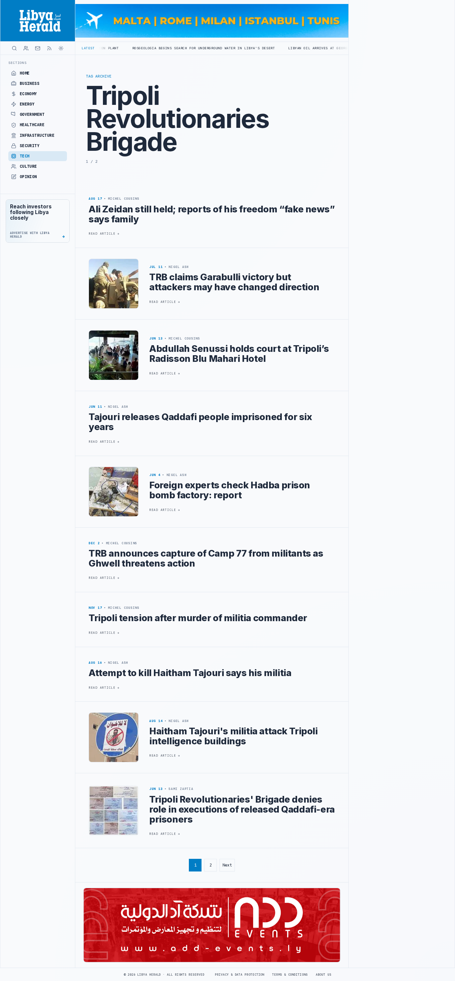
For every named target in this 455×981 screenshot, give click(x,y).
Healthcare (32, 125)
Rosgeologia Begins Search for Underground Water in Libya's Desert (168, 48)
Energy (27, 104)
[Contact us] (37, 48)
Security (30, 145)
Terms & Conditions (289, 975)
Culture (28, 166)
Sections (17, 63)
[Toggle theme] (61, 48)
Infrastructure (37, 135)
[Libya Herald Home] (37, 20)
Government (32, 114)
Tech (25, 156)
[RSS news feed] (49, 48)
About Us (323, 975)
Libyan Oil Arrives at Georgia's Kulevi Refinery (304, 48)
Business (30, 83)
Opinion (28, 176)
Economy (28, 94)
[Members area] (26, 48)
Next (227, 864)
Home (25, 73)
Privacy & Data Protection (239, 975)
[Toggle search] (14, 48)
